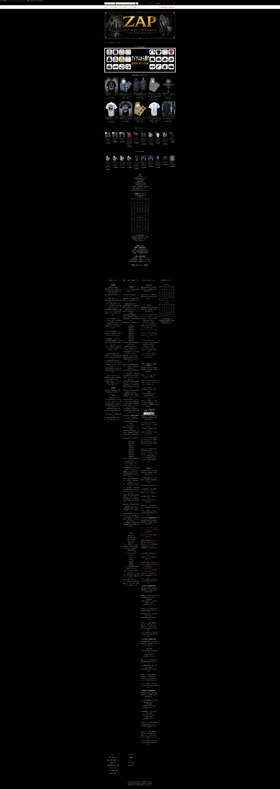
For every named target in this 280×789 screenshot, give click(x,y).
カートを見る (131, 762)
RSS (111, 773)
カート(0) (173, 3)
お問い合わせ (131, 765)
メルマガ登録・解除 (113, 770)
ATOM (114, 773)
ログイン (165, 3)
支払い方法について (113, 757)
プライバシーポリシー (113, 767)
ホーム (113, 754)
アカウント (150, 3)
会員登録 (158, 3)
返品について (113, 762)
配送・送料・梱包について (113, 760)
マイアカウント (131, 754)
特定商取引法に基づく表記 (113, 765)
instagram (137, 190)
